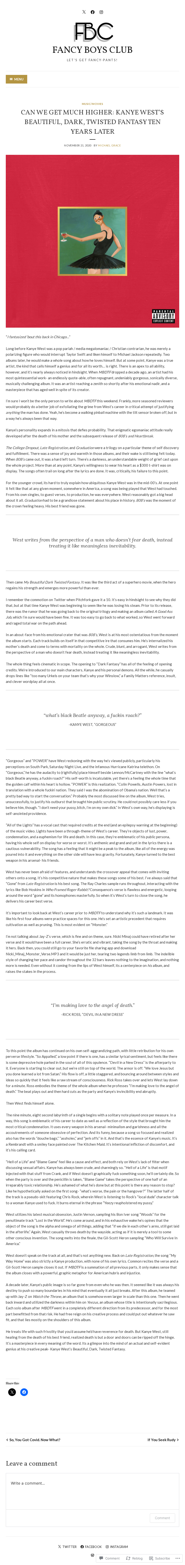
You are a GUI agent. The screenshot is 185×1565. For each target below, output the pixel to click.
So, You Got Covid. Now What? (34, 1440)
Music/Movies (92, 103)
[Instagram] (101, 11)
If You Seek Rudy (162, 1440)
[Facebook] (92, 11)
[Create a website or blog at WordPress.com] (92, 1555)
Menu (19, 79)
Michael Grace (109, 145)
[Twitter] (84, 11)
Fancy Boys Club (92, 50)
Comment (162, 1518)
